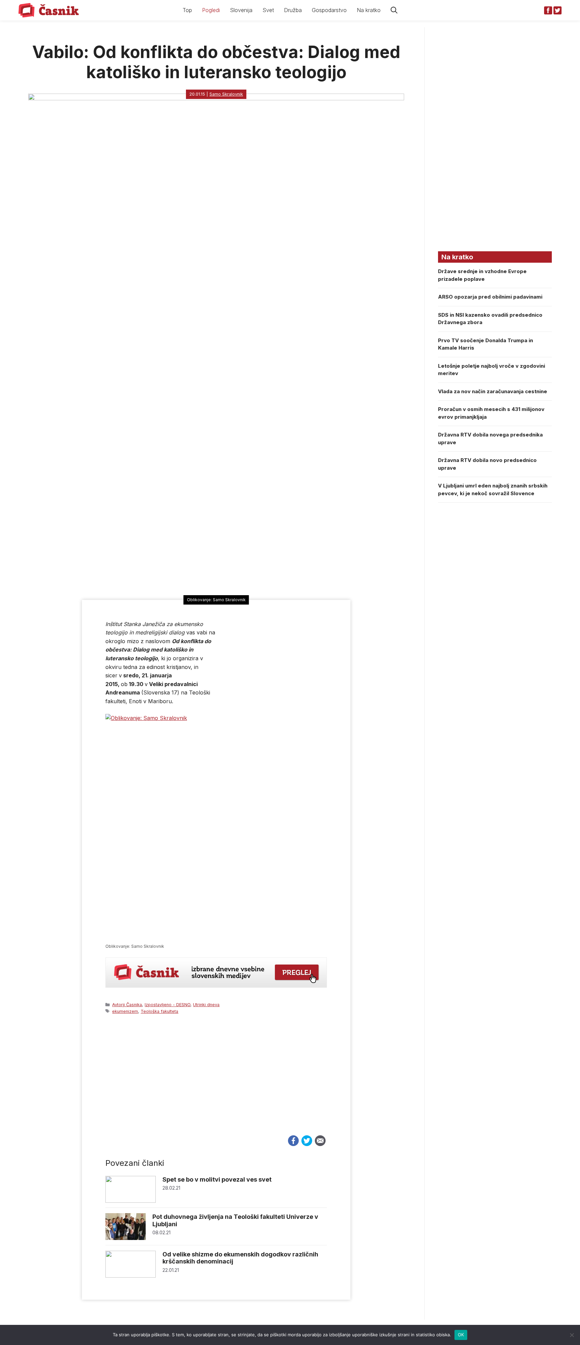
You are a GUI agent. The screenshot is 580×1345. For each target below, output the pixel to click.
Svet (268, 10)
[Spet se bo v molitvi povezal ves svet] (130, 1201)
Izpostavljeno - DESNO (167, 1004)
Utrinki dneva (206, 1004)
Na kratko (369, 10)
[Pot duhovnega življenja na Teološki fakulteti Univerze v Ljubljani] (125, 1238)
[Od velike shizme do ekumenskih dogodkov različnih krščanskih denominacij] (130, 1276)
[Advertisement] (216, 1081)
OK (461, 1334)
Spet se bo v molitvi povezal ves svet (217, 1179)
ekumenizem (125, 1011)
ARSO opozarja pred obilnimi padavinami (490, 297)
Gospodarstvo (329, 10)
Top (187, 10)
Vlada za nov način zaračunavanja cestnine (492, 391)
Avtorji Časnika (127, 1004)
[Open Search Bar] (394, 10)
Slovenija (241, 10)
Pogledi (211, 10)
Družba (293, 10)
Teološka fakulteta (159, 1011)
